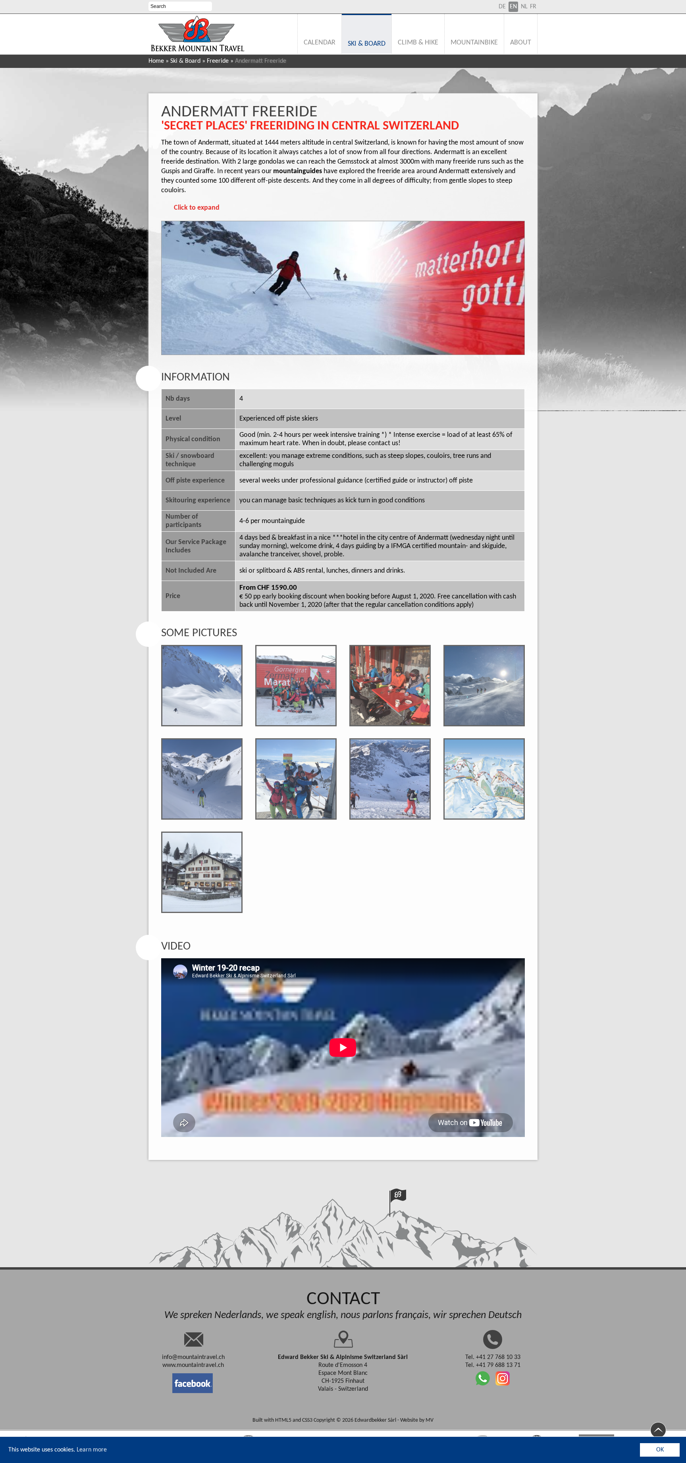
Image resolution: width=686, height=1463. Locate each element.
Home (156, 61)
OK (660, 1450)
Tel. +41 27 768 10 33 (492, 1357)
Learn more (92, 1450)
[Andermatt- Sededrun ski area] (484, 779)
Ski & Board (185, 61)
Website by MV (417, 1420)
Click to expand (197, 208)
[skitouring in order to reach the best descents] (390, 779)
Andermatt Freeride (239, 112)
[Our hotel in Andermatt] (202, 872)
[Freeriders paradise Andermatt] (202, 685)
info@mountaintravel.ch (193, 1357)
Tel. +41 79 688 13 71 (492, 1365)
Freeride (218, 61)
